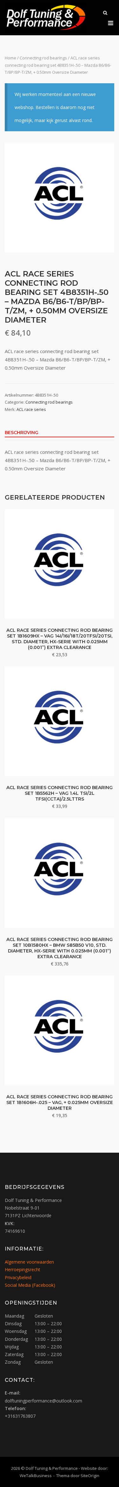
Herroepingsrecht (22, 1269)
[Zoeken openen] (105, 13)
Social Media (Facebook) (30, 1285)
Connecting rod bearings (43, 58)
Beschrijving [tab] (21, 432)
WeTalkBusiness (36, 1475)
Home (10, 58)
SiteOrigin (90, 1475)
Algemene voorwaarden (29, 1262)
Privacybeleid (18, 1277)
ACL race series (31, 409)
